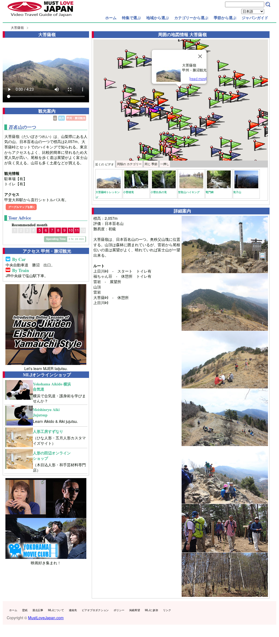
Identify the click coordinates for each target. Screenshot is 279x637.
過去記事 (37, 610)
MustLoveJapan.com (46, 617)
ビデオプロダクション (95, 610)
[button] (127, 62)
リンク (167, 610)
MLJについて (56, 610)
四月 (61, 118)
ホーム (111, 17)
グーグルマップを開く (21, 207)
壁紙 (25, 610)
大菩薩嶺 (17, 27)
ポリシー (119, 610)
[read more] (197, 79)
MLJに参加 (151, 610)
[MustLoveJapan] (40, 17)
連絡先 (73, 610)
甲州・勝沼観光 (76, 118)
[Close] (199, 56)
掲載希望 (134, 610)
